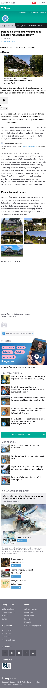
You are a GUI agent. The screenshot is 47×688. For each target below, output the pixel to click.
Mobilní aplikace (8, 640)
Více (41, 25)
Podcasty (6, 637)
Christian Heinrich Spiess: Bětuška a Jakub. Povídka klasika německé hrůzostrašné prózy (27, 410)
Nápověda (28, 612)
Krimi (20, 347)
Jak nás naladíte (30, 609)
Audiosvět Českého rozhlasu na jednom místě (18, 367)
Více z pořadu (9, 442)
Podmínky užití (27, 682)
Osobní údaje (15, 682)
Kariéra (27, 619)
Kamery (43, 12)
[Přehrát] (4, 100)
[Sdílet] (6, 108)
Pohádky (6, 352)
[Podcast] (2, 108)
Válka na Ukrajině (9, 609)
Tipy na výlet (7, 25)
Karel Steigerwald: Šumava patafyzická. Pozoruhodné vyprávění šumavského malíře (27, 389)
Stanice (5, 616)
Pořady (32, 25)
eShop (4, 619)
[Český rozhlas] (8, 2)
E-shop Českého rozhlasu (15, 491)
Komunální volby (8, 612)
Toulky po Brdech (8, 41)
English (37, 682)
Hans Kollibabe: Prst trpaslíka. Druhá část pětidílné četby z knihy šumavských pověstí (28, 421)
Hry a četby (7, 347)
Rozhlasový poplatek (32, 625)
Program (22, 12)
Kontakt (27, 622)
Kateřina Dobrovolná (28, 146)
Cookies (5, 682)
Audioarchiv (33, 12)
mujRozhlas (6, 341)
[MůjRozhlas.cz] (4, 52)
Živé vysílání (7, 357)
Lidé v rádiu (29, 616)
